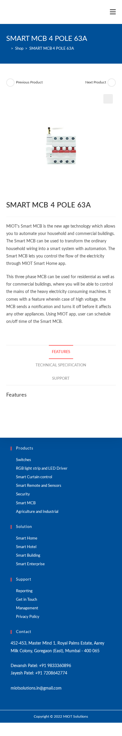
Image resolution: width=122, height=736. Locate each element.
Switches (23, 460)
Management (27, 608)
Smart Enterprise (30, 564)
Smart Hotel (26, 547)
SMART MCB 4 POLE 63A (51, 49)
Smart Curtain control (34, 477)
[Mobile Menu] (113, 12)
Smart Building (28, 556)
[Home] (7, 49)
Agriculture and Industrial (37, 512)
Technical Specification (61, 365)
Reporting (24, 591)
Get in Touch (26, 600)
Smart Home (26, 538)
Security (23, 494)
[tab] (61, 352)
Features (61, 352)
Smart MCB (26, 503)
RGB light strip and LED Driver (42, 469)
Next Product (95, 82)
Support (61, 378)
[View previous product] (10, 82)
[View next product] (111, 82)
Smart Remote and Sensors (38, 486)
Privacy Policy (27, 617)
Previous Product (29, 82)
